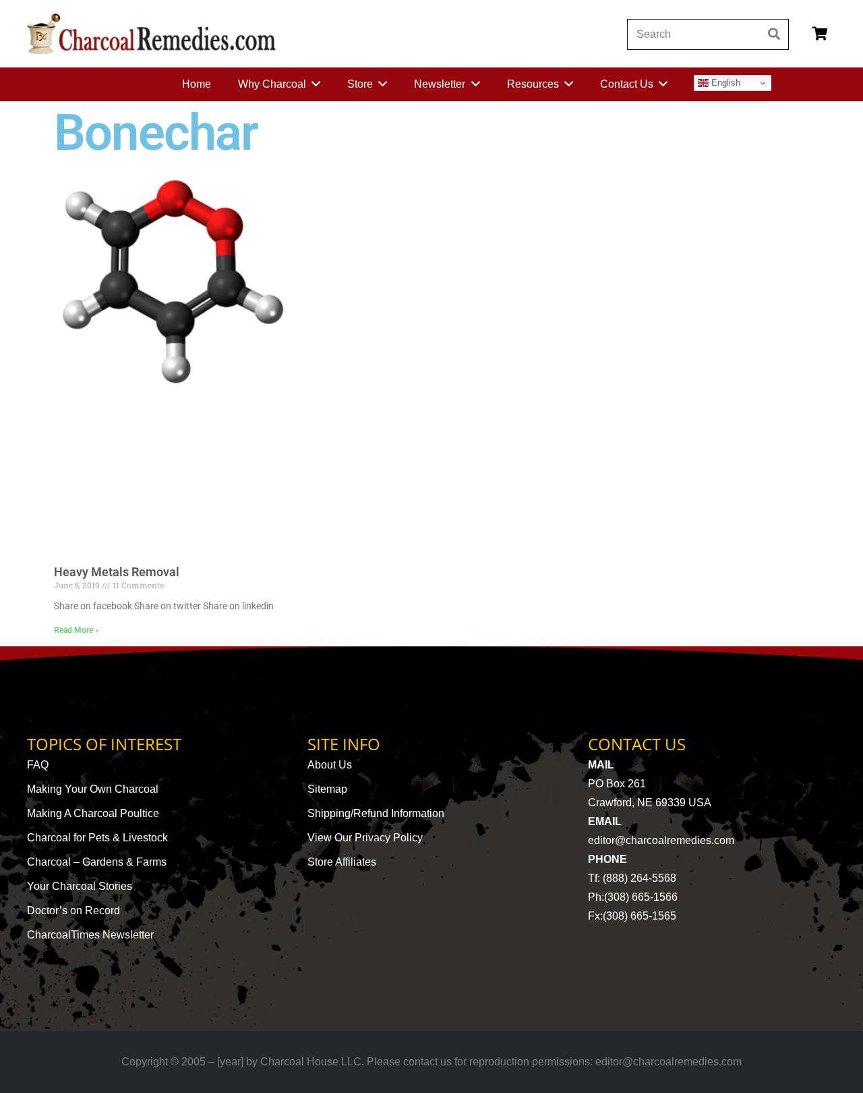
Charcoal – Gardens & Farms (97, 862)
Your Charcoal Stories (79, 886)
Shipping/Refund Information (375, 813)
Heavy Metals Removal (116, 572)
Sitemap (327, 789)
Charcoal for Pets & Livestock (97, 837)
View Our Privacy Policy (365, 837)
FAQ (38, 764)
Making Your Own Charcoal (92, 789)
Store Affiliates (341, 862)
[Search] (773, 34)
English (724, 83)
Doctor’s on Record (73, 910)
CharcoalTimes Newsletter (90, 935)
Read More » (76, 630)
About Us (329, 764)
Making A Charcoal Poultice (93, 813)
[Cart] (820, 33)
